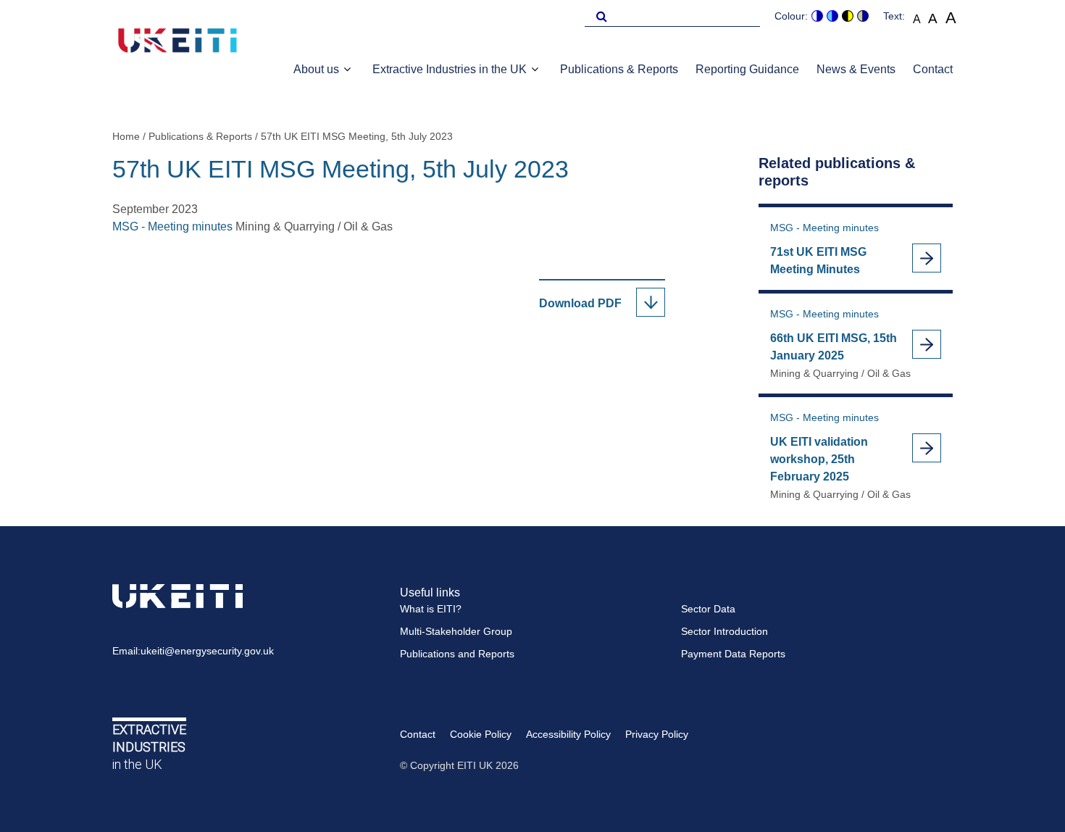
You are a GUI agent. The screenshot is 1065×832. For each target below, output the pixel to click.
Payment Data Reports (733, 654)
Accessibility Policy (568, 734)
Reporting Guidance (747, 69)
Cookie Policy (480, 734)
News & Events (855, 69)
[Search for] (599, 15)
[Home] (177, 43)
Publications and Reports (457, 654)
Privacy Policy (656, 734)
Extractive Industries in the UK (449, 69)
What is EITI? (431, 609)
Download (591, 304)
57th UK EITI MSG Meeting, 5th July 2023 (357, 136)
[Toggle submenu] (347, 69)
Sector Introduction (724, 631)
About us (316, 69)
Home (126, 136)
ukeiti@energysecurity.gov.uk (207, 651)
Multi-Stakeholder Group (456, 631)
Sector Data (708, 609)
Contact (933, 69)
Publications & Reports (619, 69)
